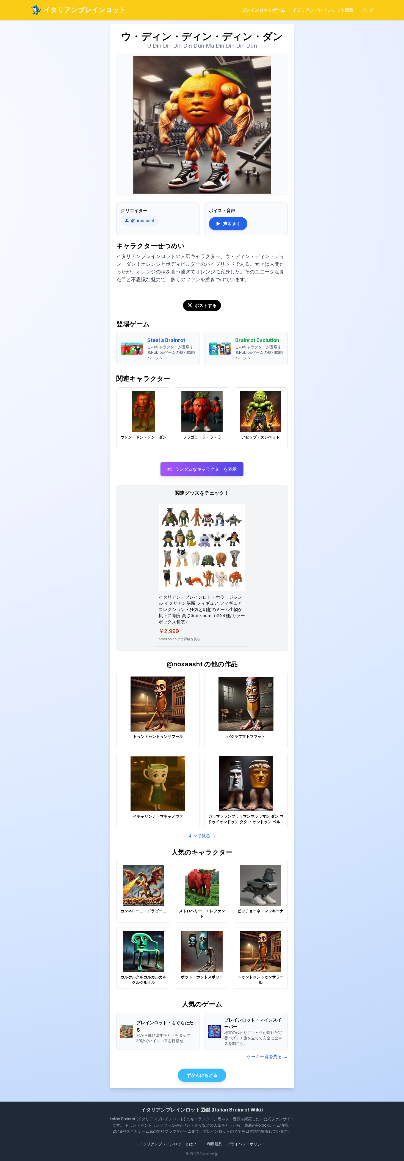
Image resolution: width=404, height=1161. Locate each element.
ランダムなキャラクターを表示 (206, 469)
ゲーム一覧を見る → (267, 1056)
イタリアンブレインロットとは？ (168, 1143)
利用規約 (214, 1143)
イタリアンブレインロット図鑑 (323, 10)
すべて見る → (202, 836)
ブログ (366, 10)
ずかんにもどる (202, 1075)
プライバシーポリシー (246, 1143)
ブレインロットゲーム (264, 10)
